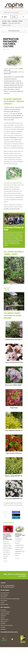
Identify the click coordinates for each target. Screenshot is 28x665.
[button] (13, 16)
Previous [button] (22, 523)
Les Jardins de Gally (13, 71)
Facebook (16, 512)
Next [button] (24, 523)
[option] (8, 545)
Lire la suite (5, 561)
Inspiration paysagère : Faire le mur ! (20, 535)
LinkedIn (16, 517)
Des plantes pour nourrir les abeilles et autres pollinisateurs (7, 536)
